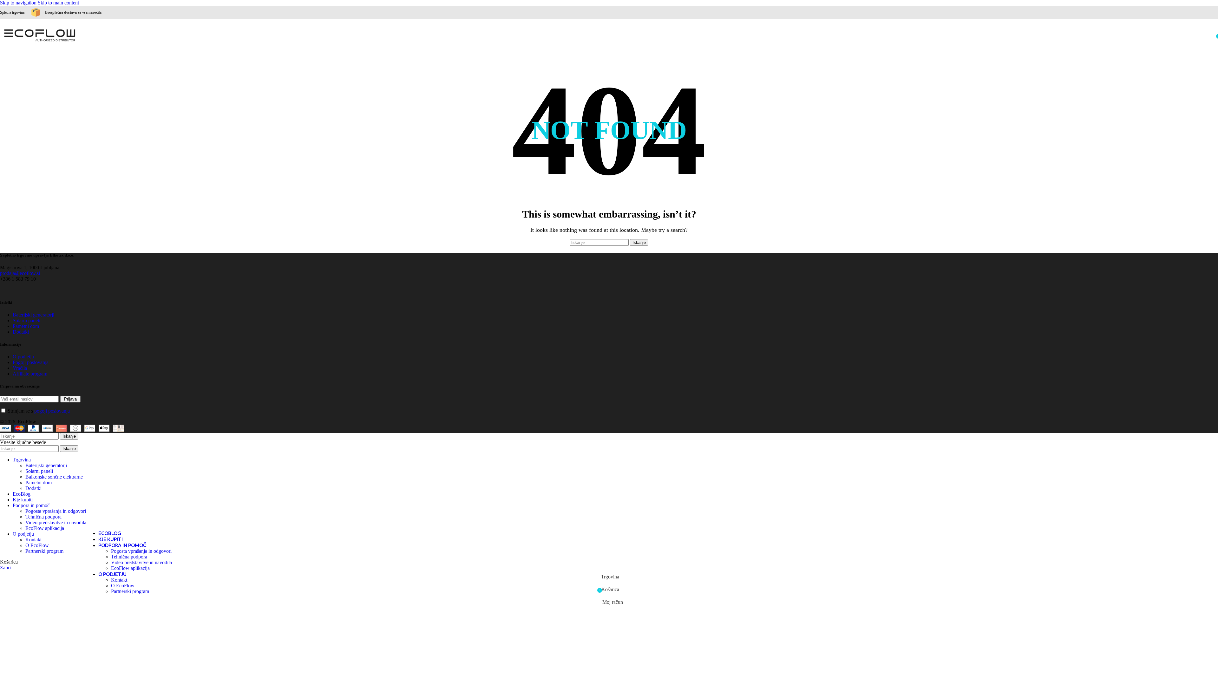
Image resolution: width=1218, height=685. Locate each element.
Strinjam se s (38, 411)
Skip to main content (58, 2)
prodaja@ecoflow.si (20, 273)
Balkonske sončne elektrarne (54, 477)
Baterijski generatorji (46, 465)
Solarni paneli (39, 471)
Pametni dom (26, 326)
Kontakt (119, 580)
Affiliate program (30, 373)
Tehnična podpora (129, 556)
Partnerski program (130, 591)
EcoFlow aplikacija (130, 568)
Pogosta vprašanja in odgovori (141, 551)
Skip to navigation (19, 2)
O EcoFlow (122, 585)
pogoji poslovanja (52, 411)
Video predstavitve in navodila (141, 562)
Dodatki (33, 488)
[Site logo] (39, 42)
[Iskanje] (1211, 35)
